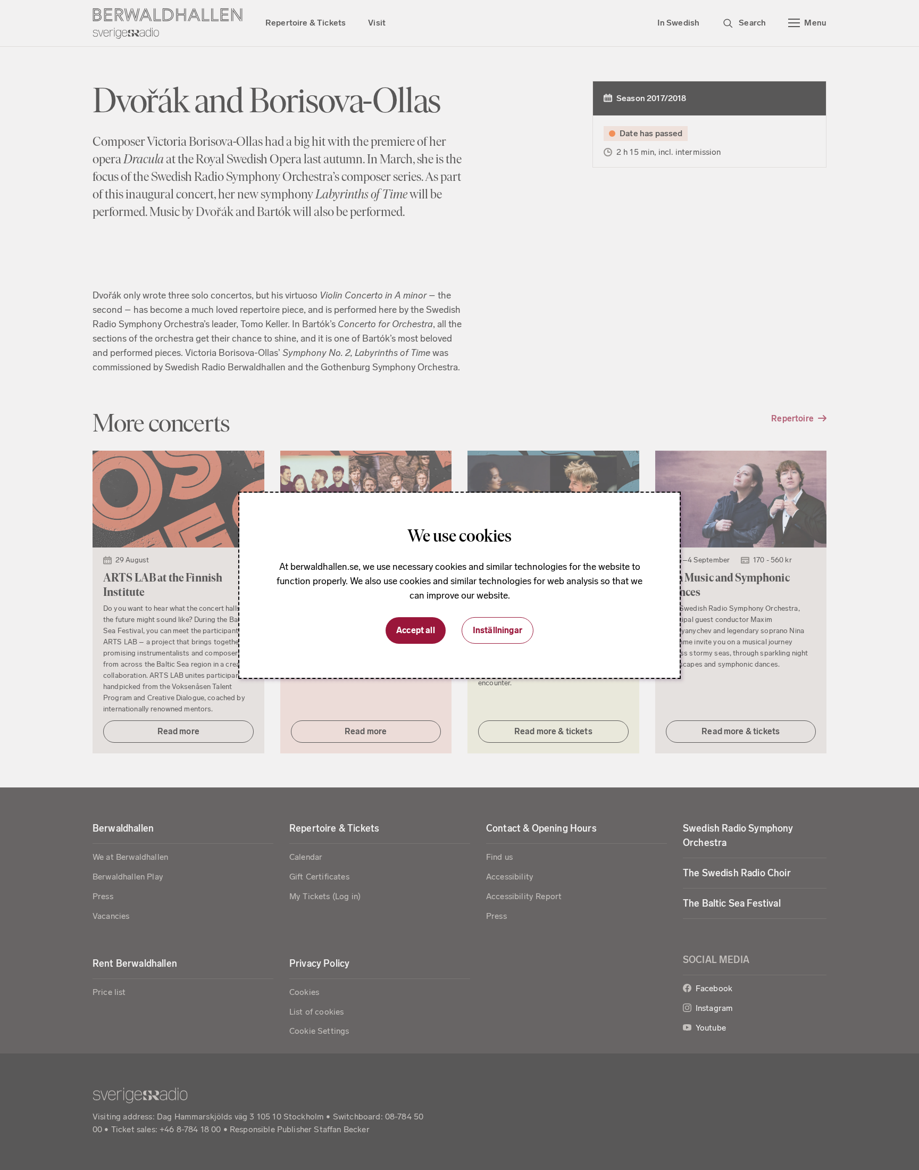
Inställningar (497, 630)
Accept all (415, 630)
